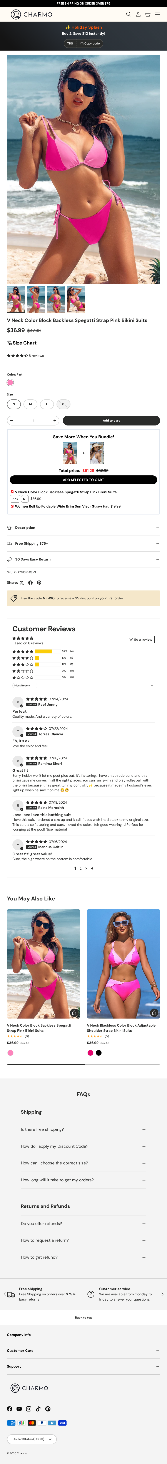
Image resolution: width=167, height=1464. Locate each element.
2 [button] (81, 868)
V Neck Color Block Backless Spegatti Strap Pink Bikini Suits (66, 492)
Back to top (83, 1317)
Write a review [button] (140, 639)
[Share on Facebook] (30, 582)
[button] (148, 14)
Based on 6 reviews (27, 643)
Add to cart (111, 420)
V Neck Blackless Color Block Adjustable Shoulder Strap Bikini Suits (121, 1028)
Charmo (22, 1453)
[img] (37, 699)
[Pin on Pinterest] (39, 582)
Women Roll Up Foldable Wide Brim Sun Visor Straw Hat (68, 506)
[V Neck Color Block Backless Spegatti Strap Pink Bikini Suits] (43, 964)
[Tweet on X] (21, 582)
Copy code (92, 43)
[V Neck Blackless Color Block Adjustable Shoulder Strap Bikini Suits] (123, 964)
